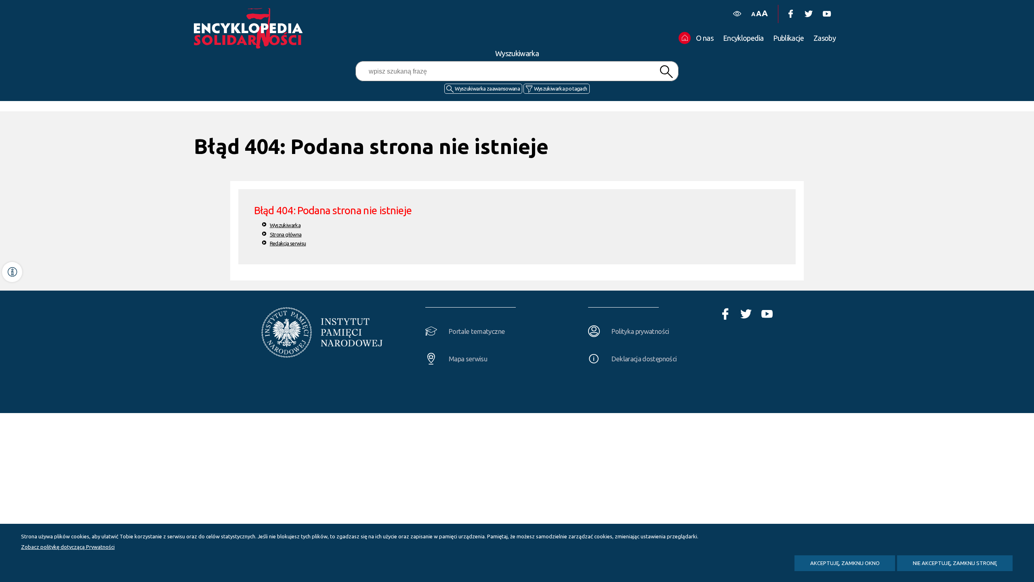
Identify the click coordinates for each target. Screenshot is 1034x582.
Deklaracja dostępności (644, 359)
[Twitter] (808, 14)
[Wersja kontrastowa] (737, 14)
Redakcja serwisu (288, 243)
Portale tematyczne (477, 331)
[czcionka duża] (764, 13)
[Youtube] (826, 14)
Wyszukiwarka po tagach (560, 88)
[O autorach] (12, 272)
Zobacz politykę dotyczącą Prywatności (68, 547)
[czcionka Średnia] (758, 13)
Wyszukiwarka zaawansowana (487, 88)
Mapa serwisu (468, 359)
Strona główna (286, 234)
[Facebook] (790, 14)
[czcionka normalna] (753, 14)
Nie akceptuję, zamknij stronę (955, 563)
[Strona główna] (250, 28)
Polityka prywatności (640, 331)
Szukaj (666, 72)
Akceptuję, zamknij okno (845, 563)
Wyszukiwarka (285, 225)
